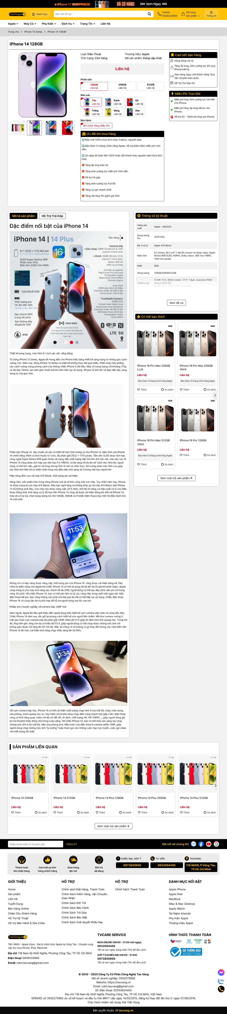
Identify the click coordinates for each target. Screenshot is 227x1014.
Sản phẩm (14, 894)
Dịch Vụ (67, 23)
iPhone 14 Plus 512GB (194, 797)
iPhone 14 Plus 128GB (109, 797)
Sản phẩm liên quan (34, 746)
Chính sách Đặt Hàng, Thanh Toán (83, 889)
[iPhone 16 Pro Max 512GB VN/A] (155, 416)
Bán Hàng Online (18, 908)
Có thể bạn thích (153, 316)
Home (11, 889)
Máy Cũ (29, 23)
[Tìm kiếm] (149, 14)
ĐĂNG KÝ (71, 844)
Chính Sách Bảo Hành (75, 907)
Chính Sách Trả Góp (74, 912)
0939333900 (31, 958)
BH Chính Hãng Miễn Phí (96, 125)
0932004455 (166, 865)
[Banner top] (113, 3)
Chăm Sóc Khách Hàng (22, 913)
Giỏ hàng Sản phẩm (193, 14)
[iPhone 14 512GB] (71, 774)
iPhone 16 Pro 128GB (193, 440)
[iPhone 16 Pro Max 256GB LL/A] (155, 342)
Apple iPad (175, 894)
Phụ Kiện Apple (178, 918)
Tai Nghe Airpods (180, 913)
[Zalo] (193, 843)
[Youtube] (208, 843)
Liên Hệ (105, 23)
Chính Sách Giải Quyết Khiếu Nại (82, 922)
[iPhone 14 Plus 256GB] (155, 774)
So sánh (169, 389)
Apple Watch (177, 908)
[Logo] (17, 14)
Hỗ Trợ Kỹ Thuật (18, 918)
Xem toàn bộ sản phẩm (174, 478)
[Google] (216, 843)
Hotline (169, 14)
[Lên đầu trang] (220, 1000)
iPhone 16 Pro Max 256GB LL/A (153, 367)
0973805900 (132, 865)
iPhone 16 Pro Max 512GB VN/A (153, 442)
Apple (12, 23)
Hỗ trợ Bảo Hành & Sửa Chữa (26, 923)
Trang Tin (86, 23)
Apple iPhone (177, 889)
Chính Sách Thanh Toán (130, 889)
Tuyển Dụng (15, 903)
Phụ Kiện (48, 23)
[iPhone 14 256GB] (29, 774)
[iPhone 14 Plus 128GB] (113, 774)
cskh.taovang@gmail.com (32, 962)
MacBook (175, 899)
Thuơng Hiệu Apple (181, 923)
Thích (144, 389)
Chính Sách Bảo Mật (74, 917)
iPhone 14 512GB (64, 797)
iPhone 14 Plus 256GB (152, 797)
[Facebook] (201, 843)
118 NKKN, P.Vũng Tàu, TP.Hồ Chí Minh (201, 867)
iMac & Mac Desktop (182, 903)
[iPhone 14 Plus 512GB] (198, 774)
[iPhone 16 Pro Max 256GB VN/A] (198, 342)
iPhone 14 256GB (22, 797)
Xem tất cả (176, 302)
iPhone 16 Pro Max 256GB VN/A (196, 367)
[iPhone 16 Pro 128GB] (198, 416)
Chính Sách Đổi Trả (74, 903)
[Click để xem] (43, 85)
